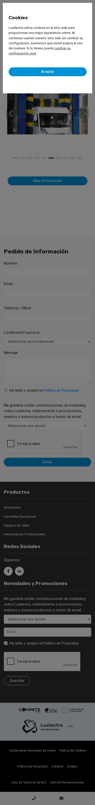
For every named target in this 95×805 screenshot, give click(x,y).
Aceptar (47, 71)
